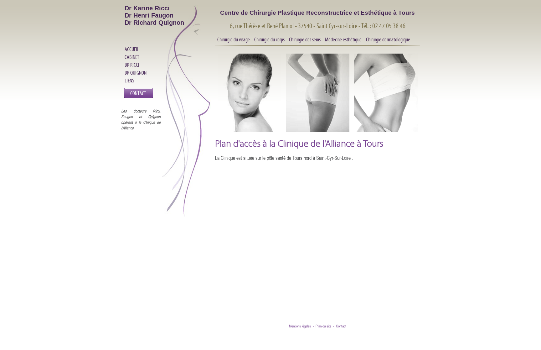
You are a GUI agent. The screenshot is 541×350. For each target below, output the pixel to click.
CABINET (132, 57)
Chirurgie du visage (233, 39)
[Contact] (138, 97)
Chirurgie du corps (269, 39)
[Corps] (317, 109)
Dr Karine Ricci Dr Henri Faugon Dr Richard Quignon (154, 15)
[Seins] (386, 109)
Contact (341, 326)
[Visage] (249, 109)
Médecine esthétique (343, 39)
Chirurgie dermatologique (388, 39)
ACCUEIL (132, 49)
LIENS (129, 80)
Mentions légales (300, 326)
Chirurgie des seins (305, 39)
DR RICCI (132, 64)
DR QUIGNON (136, 72)
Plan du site (323, 326)
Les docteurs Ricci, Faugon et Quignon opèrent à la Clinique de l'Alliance (141, 119)
